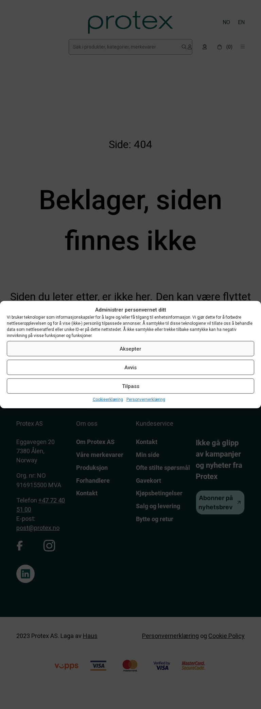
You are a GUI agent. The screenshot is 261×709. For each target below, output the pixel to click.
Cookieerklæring (108, 399)
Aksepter (130, 348)
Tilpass (130, 386)
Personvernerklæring (145, 399)
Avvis (130, 367)
